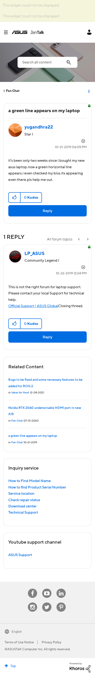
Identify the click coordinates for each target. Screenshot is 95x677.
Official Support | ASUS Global (33, 306)
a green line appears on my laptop (32, 436)
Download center (22, 506)
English (17, 632)
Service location (21, 493)
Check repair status (24, 500)
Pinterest (61, 602)
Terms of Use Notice (19, 642)
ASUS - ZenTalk (28, 32)
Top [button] (13, 666)
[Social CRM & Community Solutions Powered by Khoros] (80, 667)
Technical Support (23, 512)
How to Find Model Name (29, 481)
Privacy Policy (51, 642)
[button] (15, 197)
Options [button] (89, 91)
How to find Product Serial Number (37, 487)
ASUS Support (20, 555)
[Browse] (7, 32)
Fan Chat (13, 91)
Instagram (32, 602)
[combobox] (47, 62)
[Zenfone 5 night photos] (79, 239)
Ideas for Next (20, 392)
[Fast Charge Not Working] (87, 239)
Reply (47, 211)
